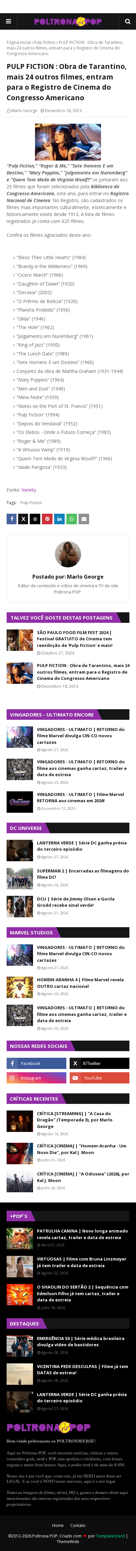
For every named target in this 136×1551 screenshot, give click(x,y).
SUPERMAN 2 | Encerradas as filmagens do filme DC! (83, 874)
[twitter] (99, 1063)
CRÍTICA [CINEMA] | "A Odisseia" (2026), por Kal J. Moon (83, 1177)
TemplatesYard (110, 1536)
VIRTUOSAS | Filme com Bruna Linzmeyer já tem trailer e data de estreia (81, 1262)
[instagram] (36, 1077)
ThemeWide (68, 1541)
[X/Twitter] (23, 519)
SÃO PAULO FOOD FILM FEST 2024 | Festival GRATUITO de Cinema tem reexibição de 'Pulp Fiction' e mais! (75, 638)
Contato (77, 1525)
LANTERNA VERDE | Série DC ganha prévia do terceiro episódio (82, 846)
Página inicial (19, 42)
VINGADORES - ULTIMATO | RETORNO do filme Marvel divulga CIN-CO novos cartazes (81, 735)
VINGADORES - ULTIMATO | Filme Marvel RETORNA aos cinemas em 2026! (80, 797)
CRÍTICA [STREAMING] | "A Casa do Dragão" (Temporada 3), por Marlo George (75, 1119)
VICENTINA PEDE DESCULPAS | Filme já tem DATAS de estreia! (82, 1369)
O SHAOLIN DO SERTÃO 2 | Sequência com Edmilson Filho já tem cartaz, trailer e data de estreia (82, 1293)
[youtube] (99, 1077)
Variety (28, 490)
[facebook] (36, 1063)
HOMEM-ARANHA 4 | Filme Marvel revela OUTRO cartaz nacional (80, 983)
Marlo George (24, 110)
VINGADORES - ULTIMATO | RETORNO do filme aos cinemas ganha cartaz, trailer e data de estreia (82, 768)
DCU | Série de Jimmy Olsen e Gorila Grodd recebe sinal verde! (76, 902)
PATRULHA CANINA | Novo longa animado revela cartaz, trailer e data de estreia (82, 1234)
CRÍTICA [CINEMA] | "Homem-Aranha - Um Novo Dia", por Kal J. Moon (81, 1149)
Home (58, 1525)
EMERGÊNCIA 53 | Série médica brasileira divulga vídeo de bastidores (80, 1341)
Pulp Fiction (44, 42)
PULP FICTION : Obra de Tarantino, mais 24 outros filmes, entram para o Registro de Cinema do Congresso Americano (83, 671)
